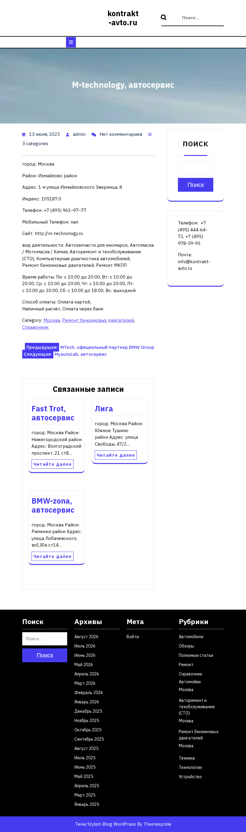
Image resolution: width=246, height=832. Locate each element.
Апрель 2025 (86, 785)
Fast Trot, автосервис (53, 413)
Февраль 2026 (88, 692)
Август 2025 (86, 748)
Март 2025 (84, 795)
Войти (133, 636)
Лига (104, 408)
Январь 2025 (86, 804)
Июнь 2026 (84, 655)
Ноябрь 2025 (86, 720)
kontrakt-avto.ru (123, 17)
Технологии (190, 767)
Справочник (35, 327)
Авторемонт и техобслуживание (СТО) (197, 707)
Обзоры (186, 646)
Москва (52, 320)
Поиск (164, 17)
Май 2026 (83, 664)
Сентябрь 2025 (89, 739)
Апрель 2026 (86, 674)
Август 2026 (86, 636)
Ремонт (186, 664)
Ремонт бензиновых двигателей (98, 320)
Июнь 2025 (84, 767)
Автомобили (191, 636)
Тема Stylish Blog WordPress (105, 824)
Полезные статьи (196, 655)
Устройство (190, 776)
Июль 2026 (84, 646)
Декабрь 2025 (88, 711)
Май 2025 (83, 776)
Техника (187, 758)
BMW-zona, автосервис (53, 505)
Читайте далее (52, 464)
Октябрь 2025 (87, 730)
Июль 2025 (84, 757)
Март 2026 (84, 683)
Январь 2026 (86, 702)
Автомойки (190, 681)
